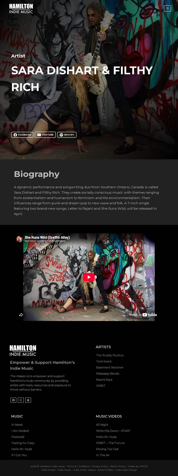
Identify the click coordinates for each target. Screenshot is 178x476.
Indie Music (64, 470)
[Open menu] (167, 8)
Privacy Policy (100, 466)
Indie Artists (48, 470)
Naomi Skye (104, 379)
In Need (17, 424)
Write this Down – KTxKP (113, 431)
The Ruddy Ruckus (109, 355)
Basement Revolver (110, 367)
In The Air (103, 455)
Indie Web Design (126, 470)
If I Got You (19, 455)
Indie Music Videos (84, 470)
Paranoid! (17, 437)
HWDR (143, 466)
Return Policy (118, 466)
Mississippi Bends (107, 373)
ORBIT (101, 385)
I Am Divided (20, 431)
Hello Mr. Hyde (21, 449)
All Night (102, 424)
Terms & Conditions (78, 466)
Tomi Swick (104, 361)
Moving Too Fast (107, 449)
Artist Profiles (105, 470)
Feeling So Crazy (22, 443)
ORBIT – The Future (110, 443)
